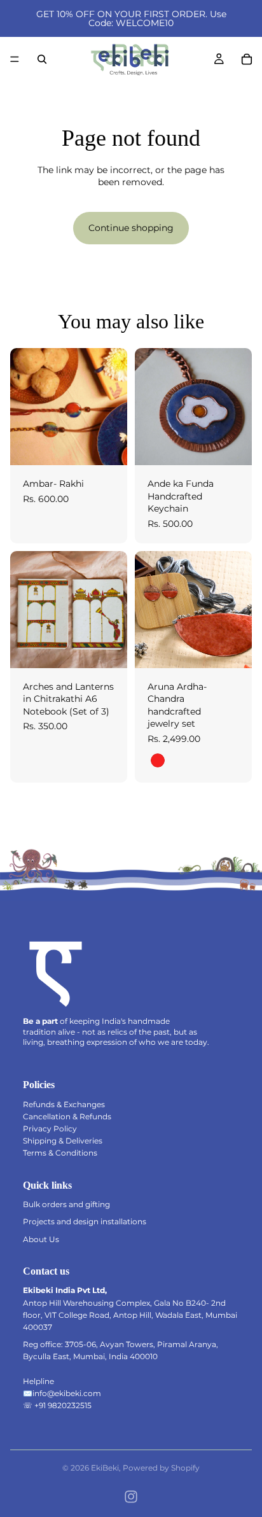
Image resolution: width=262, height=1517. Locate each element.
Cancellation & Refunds (67, 1116)
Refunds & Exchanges (64, 1104)
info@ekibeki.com (66, 1393)
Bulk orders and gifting (66, 1204)
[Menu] (14, 59)
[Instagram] (131, 1496)
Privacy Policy (50, 1128)
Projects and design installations (84, 1221)
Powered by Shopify (161, 1467)
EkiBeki (105, 1467)
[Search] (42, 59)
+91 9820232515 (63, 1405)
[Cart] (247, 59)
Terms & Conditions (60, 1152)
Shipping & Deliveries (62, 1140)
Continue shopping (131, 228)
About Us (41, 1239)
